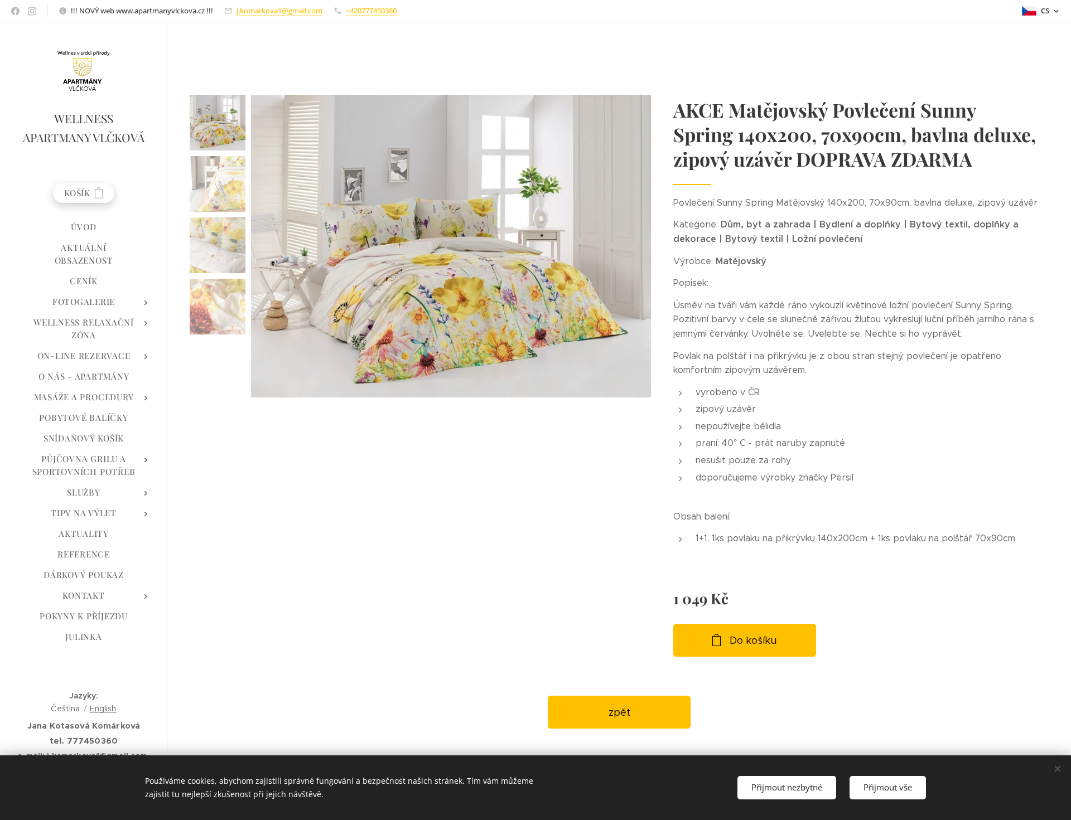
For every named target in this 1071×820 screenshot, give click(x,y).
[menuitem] (83, 227)
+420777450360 (371, 11)
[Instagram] (32, 11)
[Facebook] (15, 11)
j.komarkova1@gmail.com (279, 11)
